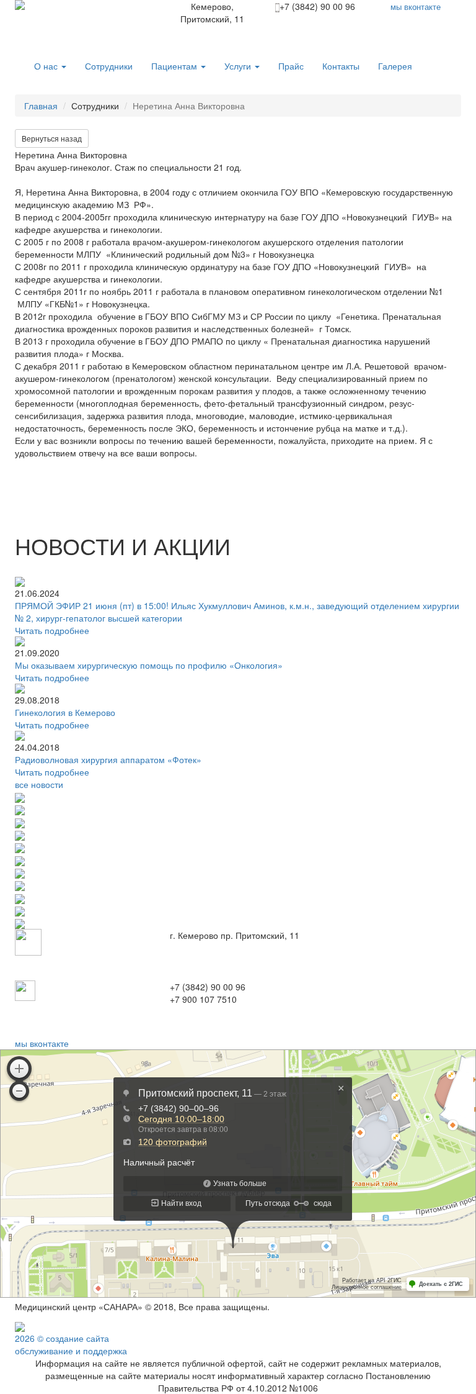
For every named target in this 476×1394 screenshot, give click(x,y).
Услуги (238, 66)
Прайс (291, 66)
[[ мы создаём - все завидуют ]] (20, 1325)
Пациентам (175, 66)
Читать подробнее (52, 630)
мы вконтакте (42, 1043)
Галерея (395, 66)
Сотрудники (109, 66)
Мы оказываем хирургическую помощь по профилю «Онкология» (149, 665)
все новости (39, 784)
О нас (47, 66)
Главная (41, 105)
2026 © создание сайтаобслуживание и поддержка (71, 1344)
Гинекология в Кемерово (65, 712)
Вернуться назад (52, 138)
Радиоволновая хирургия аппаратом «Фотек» (108, 759)
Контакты (340, 66)
